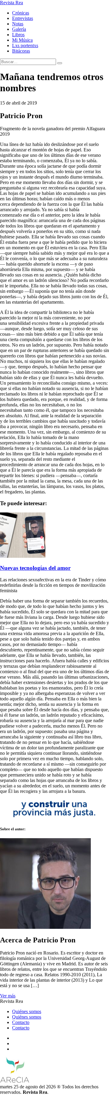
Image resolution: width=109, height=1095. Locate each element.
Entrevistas (22, 18)
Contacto (20, 1022)
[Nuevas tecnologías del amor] (22, 556)
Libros (18, 34)
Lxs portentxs (25, 45)
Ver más (7, 995)
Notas (17, 23)
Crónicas (20, 12)
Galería (19, 29)
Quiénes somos (26, 1011)
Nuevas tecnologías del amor (35, 568)
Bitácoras (21, 50)
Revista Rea (11, 2)
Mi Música (22, 40)
